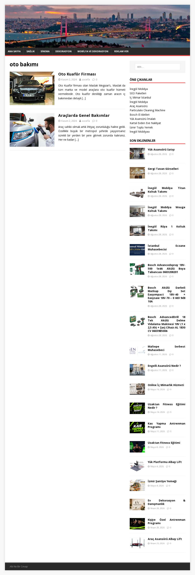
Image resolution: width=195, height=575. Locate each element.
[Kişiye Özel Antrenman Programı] (137, 527)
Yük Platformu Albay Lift (165, 462)
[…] (84, 98)
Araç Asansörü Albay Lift (165, 539)
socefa (86, 79)
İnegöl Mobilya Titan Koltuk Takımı (166, 189)
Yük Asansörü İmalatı (143, 119)
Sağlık (30, 51)
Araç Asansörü (139, 106)
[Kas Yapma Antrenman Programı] (137, 431)
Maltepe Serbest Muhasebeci (166, 348)
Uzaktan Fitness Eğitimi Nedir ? (166, 405)
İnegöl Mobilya (139, 89)
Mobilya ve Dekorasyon (93, 51)
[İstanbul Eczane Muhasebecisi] (137, 253)
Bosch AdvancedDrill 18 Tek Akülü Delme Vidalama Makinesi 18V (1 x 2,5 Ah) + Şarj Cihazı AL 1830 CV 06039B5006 (166, 324)
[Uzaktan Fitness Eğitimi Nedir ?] (137, 411)
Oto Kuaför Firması (77, 74)
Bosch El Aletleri (139, 114)
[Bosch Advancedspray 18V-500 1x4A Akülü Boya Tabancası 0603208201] (137, 272)
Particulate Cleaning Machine (147, 110)
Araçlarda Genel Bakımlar (84, 115)
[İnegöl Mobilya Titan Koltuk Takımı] (137, 195)
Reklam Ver (121, 51)
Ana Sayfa (14, 51)
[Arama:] (158, 67)
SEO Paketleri (138, 93)
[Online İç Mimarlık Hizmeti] (137, 392)
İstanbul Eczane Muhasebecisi (166, 247)
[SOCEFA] (97, 45)
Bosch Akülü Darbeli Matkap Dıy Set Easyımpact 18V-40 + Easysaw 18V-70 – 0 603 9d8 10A (166, 294)
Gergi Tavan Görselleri (163, 169)
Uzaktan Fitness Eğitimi (164, 442)
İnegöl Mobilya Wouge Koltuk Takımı (166, 208)
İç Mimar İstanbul (140, 97)
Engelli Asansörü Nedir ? (164, 366)
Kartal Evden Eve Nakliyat (145, 123)
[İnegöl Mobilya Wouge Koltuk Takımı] (137, 215)
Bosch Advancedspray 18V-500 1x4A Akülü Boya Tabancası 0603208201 (166, 268)
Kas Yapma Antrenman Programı (166, 425)
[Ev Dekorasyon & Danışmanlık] (137, 508)
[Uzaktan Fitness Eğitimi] (137, 450)
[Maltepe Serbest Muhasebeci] (137, 354)
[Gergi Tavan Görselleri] (137, 176)
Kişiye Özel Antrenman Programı (166, 521)
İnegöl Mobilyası (140, 131)
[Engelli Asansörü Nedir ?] (137, 373)
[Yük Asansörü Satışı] (137, 157)
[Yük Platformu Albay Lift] (137, 469)
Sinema (45, 51)
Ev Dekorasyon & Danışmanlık (166, 502)
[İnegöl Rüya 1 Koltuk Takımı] (137, 234)
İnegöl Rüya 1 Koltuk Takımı (166, 228)
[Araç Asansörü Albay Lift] (137, 546)
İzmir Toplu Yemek (141, 127)
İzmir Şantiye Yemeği (162, 481)
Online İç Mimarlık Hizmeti (166, 385)
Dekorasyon (63, 51)
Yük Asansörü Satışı (161, 149)
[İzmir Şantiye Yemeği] (137, 488)
